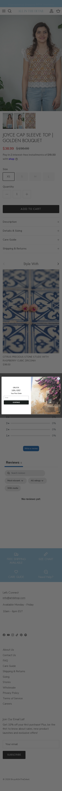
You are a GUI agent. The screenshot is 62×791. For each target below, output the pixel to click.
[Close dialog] (58, 378)
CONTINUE (16, 402)
